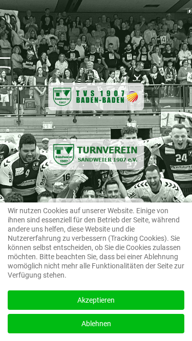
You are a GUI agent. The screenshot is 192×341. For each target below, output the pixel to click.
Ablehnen (96, 324)
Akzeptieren (96, 300)
